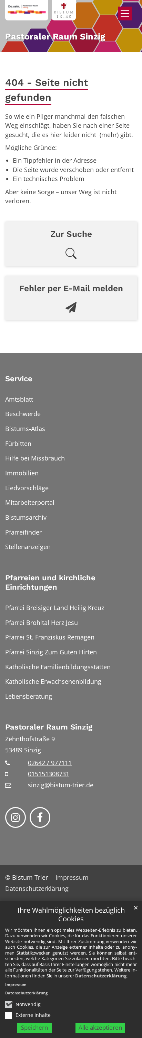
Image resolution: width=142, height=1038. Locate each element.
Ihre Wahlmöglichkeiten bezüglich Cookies (71, 914)
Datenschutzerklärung (100, 976)
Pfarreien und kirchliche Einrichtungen (50, 582)
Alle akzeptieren (100, 1027)
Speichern (34, 1027)
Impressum (16, 984)
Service (18, 378)
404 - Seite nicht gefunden (46, 90)
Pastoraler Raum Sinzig (48, 727)
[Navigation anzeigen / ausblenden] (125, 13)
